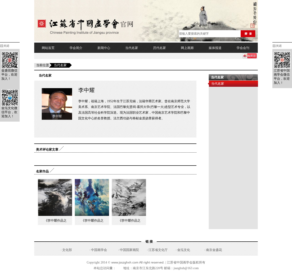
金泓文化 (183, 250)
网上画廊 (187, 48)
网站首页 (48, 48)
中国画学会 (99, 250)
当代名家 (131, 48)
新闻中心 (103, 48)
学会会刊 (243, 48)
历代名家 (159, 48)
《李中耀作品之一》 (129, 225)
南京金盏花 (214, 250)
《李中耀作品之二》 (92, 225)
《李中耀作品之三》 (55, 225)
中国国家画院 (129, 250)
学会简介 (76, 48)
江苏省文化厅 (158, 250)
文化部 (67, 250)
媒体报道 (215, 48)
